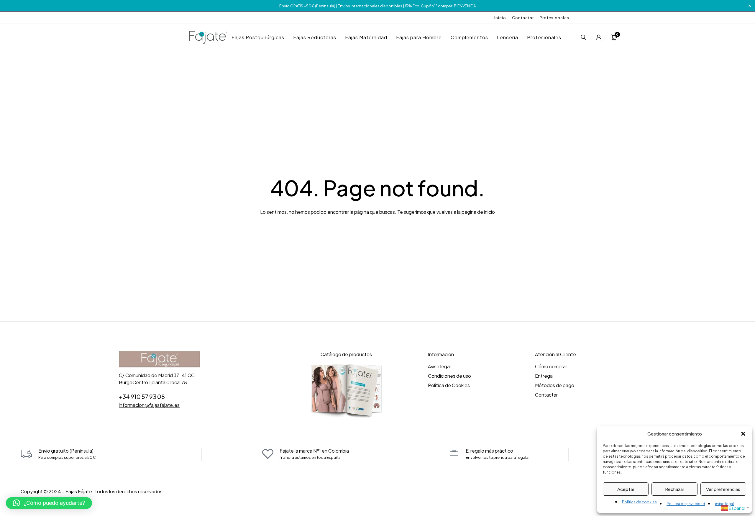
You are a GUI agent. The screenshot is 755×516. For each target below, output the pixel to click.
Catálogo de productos (346, 354)
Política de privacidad (686, 504)
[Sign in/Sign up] (599, 37)
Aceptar (625, 489)
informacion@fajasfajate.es (149, 405)
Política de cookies (639, 502)
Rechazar (674, 489)
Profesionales (554, 17)
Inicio (500, 17)
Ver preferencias (723, 489)
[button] (743, 434)
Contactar (523, 17)
